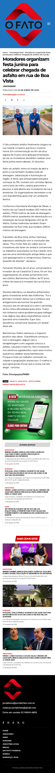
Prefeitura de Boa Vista (14, 384)
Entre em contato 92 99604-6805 (20, 712)
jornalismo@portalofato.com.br (19, 703)
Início (5, 53)
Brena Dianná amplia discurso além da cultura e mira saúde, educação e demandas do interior (24, 454)
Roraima (8, 469)
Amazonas (9, 450)
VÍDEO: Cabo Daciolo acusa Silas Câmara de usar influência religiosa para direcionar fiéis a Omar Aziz (27, 492)
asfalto (13, 381)
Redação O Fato (16, 95)
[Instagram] (8, 723)
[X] (11, 100)
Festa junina (34, 381)
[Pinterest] (17, 100)
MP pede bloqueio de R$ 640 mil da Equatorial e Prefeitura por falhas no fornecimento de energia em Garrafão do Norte (26, 512)
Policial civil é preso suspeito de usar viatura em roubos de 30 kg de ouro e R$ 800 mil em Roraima (26, 473)
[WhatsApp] (23, 100)
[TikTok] (13, 723)
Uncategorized (16, 53)
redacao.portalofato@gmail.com (19, 707)
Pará (7, 507)
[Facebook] (5, 100)
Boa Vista (22, 381)
